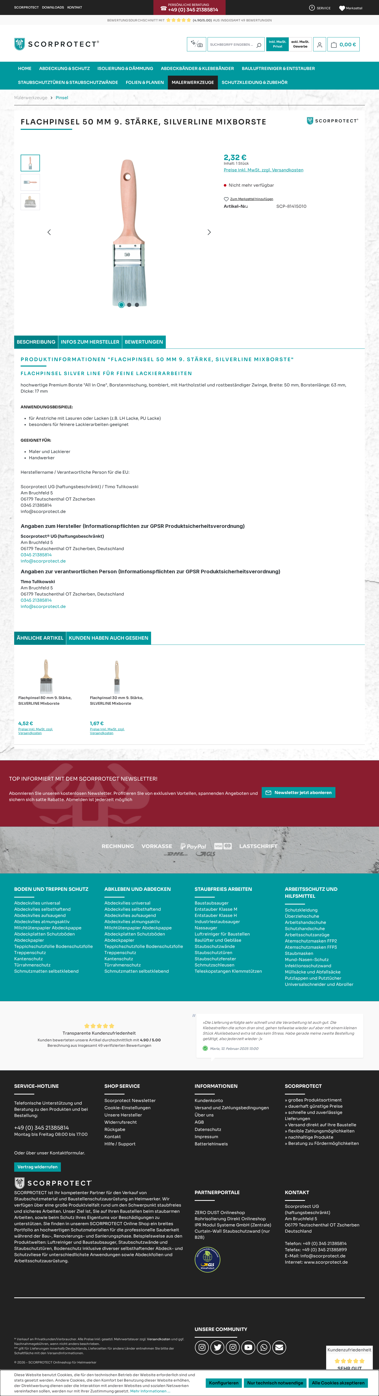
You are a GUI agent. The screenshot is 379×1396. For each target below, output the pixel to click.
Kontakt (74, 7)
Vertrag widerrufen (37, 1167)
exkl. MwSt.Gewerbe (300, 44)
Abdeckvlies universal (37, 903)
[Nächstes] (209, 232)
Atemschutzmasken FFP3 (311, 947)
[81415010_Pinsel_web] (129, 232)
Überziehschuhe (302, 916)
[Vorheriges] (49, 232)
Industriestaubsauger (217, 921)
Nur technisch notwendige (275, 1383)
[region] (117, 232)
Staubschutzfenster (215, 959)
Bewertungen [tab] (144, 342)
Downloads (53, 7)
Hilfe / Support (120, 1144)
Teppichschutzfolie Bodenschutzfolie (53, 946)
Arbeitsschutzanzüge (307, 935)
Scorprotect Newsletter (130, 1100)
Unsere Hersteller (123, 1115)
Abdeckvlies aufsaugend (40, 915)
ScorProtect (26, 7)
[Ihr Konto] (320, 45)
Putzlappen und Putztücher (313, 978)
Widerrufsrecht (120, 1122)
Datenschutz (208, 1129)
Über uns (204, 1115)
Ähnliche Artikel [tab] (40, 638)
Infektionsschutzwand (308, 966)
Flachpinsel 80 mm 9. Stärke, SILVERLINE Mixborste (45, 700)
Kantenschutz (28, 959)
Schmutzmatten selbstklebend (46, 971)
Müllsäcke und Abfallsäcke (313, 972)
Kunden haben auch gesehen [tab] (109, 638)
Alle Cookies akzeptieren (338, 1383)
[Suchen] (259, 45)
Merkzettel (353, 8)
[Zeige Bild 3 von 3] (137, 305)
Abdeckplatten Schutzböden (44, 934)
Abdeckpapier (29, 940)
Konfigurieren (223, 1383)
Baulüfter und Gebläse (218, 940)
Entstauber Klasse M (216, 909)
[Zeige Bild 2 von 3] (129, 305)
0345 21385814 (36, 555)
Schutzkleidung (301, 910)
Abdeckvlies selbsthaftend (42, 909)
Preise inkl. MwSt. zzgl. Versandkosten (263, 170)
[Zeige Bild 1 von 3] (121, 305)
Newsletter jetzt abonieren (303, 792)
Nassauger (206, 928)
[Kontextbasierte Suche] (196, 43)
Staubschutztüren (213, 952)
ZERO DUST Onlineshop (220, 1212)
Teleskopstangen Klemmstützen (228, 971)
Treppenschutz (30, 952)
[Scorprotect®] (332, 124)
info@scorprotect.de (43, 561)
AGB (199, 1122)
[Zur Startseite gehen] (56, 44)
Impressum (206, 1136)
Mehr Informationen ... (150, 1391)
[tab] (36, 342)
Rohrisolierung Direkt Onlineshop (230, 1219)
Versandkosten (158, 1339)
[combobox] (236, 44)
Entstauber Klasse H (216, 915)
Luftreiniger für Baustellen (222, 934)
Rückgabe (114, 1129)
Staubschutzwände (215, 946)
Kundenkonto (209, 1100)
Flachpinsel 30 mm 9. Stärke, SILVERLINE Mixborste (116, 700)
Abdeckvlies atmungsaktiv (42, 921)
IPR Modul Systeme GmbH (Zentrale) (233, 1225)
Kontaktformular (67, 1153)
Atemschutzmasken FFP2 (311, 941)
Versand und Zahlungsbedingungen (232, 1108)
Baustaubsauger (212, 903)
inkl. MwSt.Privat (277, 44)
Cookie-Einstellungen (127, 1108)
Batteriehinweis (211, 1144)
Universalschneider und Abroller (319, 984)
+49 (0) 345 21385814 (193, 10)
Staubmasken (299, 953)
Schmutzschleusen (214, 965)
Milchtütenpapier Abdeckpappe (47, 928)
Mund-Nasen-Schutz (307, 959)
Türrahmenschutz (32, 965)
